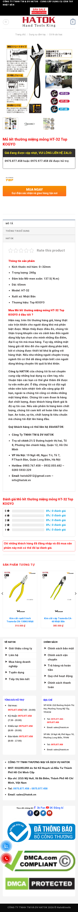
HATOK (9, 238)
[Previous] (8, 78)
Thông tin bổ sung (17, 231)
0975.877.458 (21, 788)
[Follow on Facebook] (30, 813)
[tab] (39, 223)
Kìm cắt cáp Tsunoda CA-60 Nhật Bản (58, 620)
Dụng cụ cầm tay (37, 34)
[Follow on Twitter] (43, 813)
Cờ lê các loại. (56, 34)
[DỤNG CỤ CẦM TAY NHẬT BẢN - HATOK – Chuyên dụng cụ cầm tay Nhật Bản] (39, 22)
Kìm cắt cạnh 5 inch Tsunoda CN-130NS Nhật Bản (20, 621)
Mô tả (9, 223)
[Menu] (6, 22)
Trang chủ (20, 34)
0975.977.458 (25, 716)
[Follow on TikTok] (37, 813)
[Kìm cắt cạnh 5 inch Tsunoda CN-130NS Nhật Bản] (20, 587)
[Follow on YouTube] (49, 813)
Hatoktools (64, 907)
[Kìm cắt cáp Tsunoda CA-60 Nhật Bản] (58, 587)
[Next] (69, 78)
